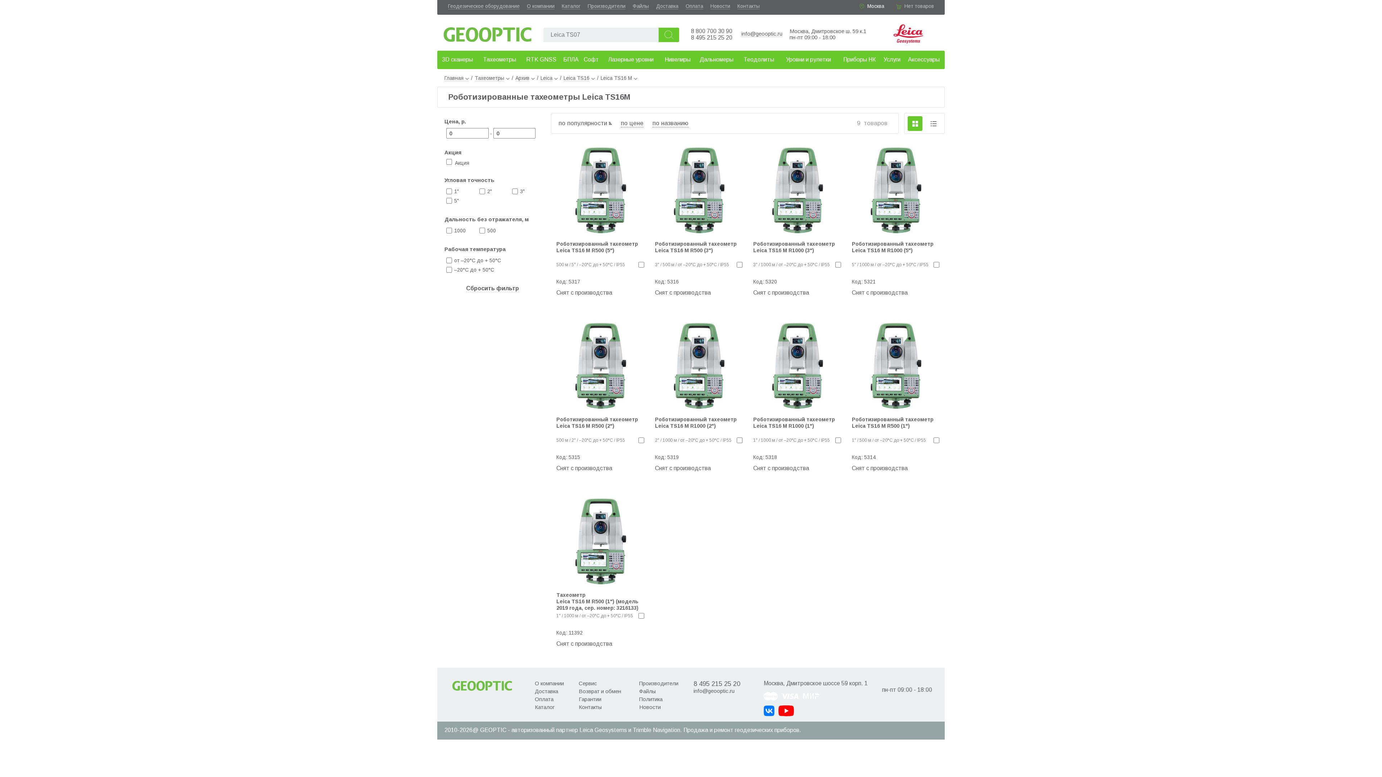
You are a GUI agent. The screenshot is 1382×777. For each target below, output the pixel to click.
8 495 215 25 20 (711, 38)
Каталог (571, 6)
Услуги (892, 59)
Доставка (667, 6)
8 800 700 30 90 (711, 31)
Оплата (694, 6)
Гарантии (590, 699)
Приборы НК (859, 59)
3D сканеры (457, 59)
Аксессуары (924, 59)
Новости (720, 6)
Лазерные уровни (631, 59)
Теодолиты (759, 59)
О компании (541, 6)
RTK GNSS (541, 59)
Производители (606, 6)
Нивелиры (678, 59)
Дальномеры (716, 59)
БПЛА (571, 59)
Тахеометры (499, 59)
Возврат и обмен (600, 691)
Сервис (588, 683)
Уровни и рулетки (808, 59)
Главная (454, 78)
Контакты (748, 6)
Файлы (641, 6)
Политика (651, 699)
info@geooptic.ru (761, 34)
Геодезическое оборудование (484, 6)
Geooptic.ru (488, 32)
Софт (591, 59)
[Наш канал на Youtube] (786, 710)
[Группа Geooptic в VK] (769, 710)
